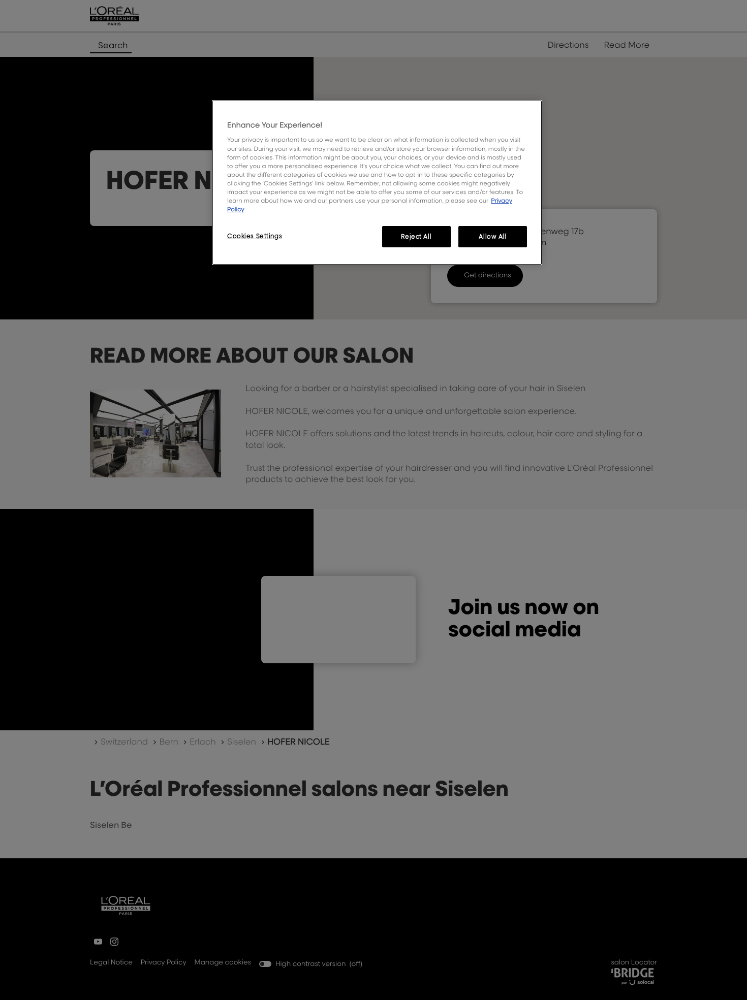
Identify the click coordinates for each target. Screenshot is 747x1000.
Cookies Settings (254, 236)
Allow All (492, 236)
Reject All (416, 236)
